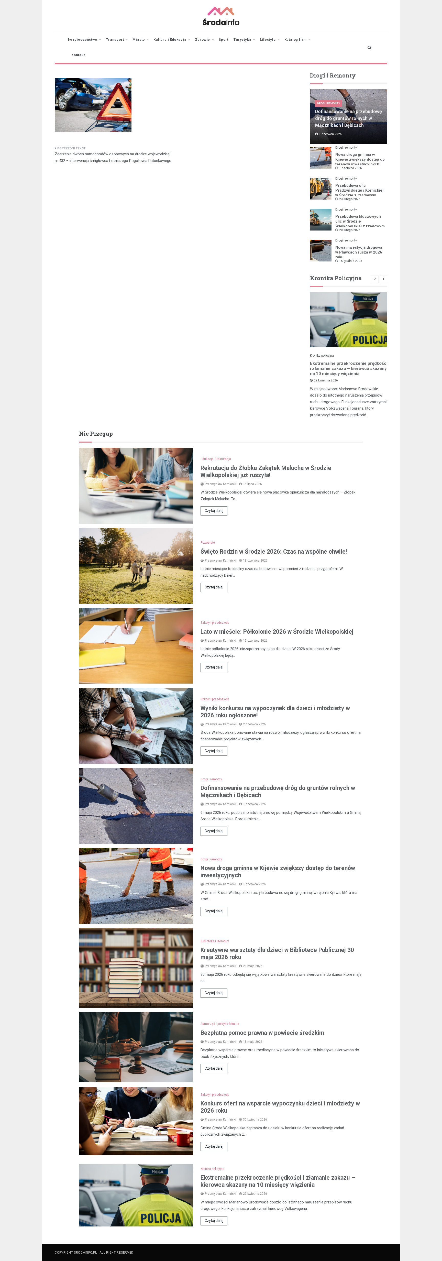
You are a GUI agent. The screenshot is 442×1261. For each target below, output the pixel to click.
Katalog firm (295, 39)
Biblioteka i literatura (215, 941)
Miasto (138, 39)
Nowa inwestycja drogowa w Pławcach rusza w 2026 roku (358, 252)
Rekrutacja (223, 459)
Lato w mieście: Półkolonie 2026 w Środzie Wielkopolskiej (277, 631)
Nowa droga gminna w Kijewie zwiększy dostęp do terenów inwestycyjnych (360, 159)
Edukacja (207, 459)
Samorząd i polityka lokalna (220, 1024)
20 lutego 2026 (349, 230)
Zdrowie (202, 39)
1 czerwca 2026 (350, 168)
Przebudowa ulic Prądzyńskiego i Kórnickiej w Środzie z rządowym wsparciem (359, 192)
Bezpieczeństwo (82, 39)
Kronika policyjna (322, 355)
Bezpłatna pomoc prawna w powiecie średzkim (262, 1032)
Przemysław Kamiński (220, 484)
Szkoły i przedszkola (215, 622)
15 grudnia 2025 (350, 261)
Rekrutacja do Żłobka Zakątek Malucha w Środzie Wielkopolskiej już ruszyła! (266, 472)
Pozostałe (208, 542)
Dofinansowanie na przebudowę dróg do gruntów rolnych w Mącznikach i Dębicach (348, 118)
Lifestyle (267, 39)
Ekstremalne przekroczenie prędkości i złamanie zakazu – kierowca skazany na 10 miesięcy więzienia (349, 368)
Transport (115, 39)
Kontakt (78, 55)
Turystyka (242, 39)
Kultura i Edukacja (169, 39)
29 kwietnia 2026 (326, 380)
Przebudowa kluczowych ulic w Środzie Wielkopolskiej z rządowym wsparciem (360, 223)
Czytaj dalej (214, 511)
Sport (223, 39)
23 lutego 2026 (349, 199)
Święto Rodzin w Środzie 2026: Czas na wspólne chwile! (274, 551)
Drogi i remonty (328, 103)
